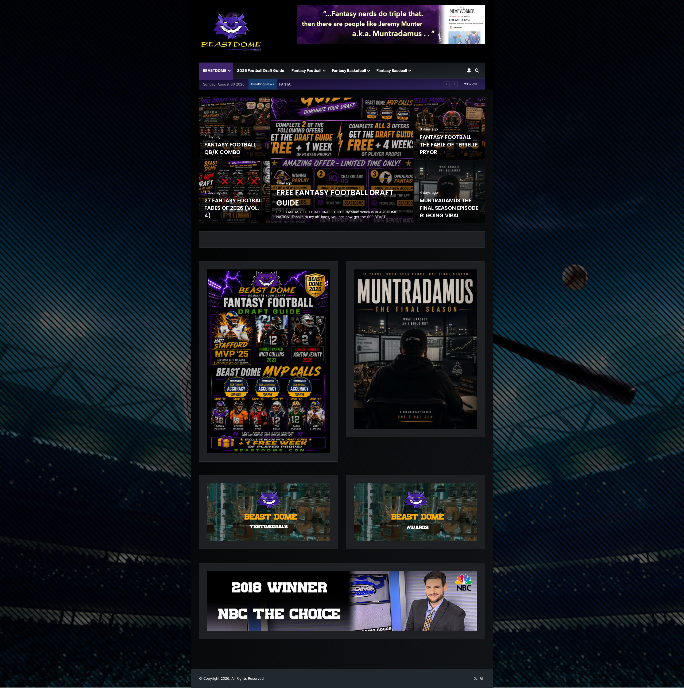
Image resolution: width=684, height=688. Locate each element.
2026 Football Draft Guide (260, 70)
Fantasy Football (306, 70)
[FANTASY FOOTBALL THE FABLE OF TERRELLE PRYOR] (449, 129)
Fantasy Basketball (349, 70)
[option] (342, 160)
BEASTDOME (215, 70)
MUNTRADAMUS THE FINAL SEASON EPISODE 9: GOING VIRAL (449, 208)
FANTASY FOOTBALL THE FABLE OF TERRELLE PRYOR (449, 144)
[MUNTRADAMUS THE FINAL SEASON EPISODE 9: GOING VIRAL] (449, 192)
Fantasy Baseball (391, 70)
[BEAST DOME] (231, 31)
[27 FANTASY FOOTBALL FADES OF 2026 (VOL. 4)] (234, 192)
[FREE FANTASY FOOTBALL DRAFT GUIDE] (342, 160)
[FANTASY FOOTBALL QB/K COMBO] (234, 129)
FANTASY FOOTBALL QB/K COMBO (230, 148)
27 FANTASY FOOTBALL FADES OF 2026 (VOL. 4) (320, 84)
